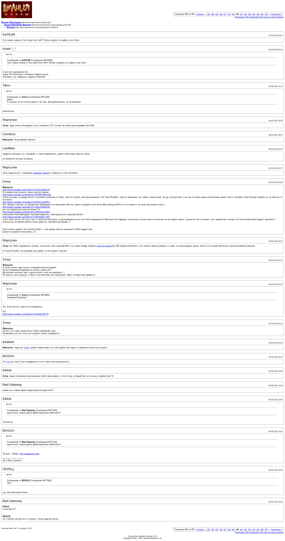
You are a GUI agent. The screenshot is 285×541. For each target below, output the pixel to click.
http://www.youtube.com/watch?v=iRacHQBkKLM (26, 207)
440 (257, 14)
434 (253, 14)
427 (224, 14)
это (8, 361)
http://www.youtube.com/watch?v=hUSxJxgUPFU (26, 202)
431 (241, 14)
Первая (200, 14)
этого (26, 347)
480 (262, 14)
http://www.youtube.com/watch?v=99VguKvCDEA (26, 212)
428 (229, 14)
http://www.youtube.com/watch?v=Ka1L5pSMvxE (26, 189)
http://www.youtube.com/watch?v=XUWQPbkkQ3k (27, 194)
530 (266, 14)
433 (249, 14)
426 (220, 14)
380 (212, 14)
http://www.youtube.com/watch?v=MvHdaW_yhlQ (26, 217)
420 (216, 14)
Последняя (276, 14)
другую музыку (104, 246)
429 (233, 14)
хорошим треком (41, 173)
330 (208, 14)
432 (245, 14)
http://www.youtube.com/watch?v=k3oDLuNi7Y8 (25, 314)
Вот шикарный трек (29, 454)
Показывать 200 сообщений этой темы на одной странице (259, 17)
